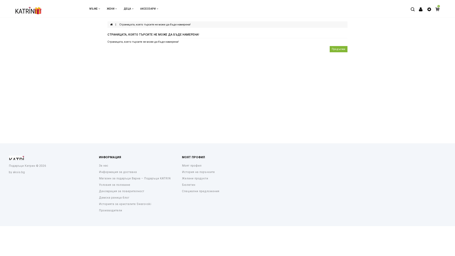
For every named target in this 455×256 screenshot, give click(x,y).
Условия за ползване (114, 184)
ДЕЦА (127, 8)
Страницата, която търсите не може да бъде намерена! (155, 24)
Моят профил (192, 165)
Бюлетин (188, 184)
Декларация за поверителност (121, 191)
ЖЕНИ (110, 8)
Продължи (338, 49)
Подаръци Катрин (22, 165)
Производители (110, 210)
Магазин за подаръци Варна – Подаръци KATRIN (135, 178)
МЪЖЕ (93, 8)
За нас (103, 165)
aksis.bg (19, 172)
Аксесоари (148, 8)
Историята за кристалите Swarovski (125, 204)
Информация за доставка (118, 172)
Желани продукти (195, 178)
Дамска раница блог (114, 197)
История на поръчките (198, 172)
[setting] (429, 9)
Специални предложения (200, 191)
